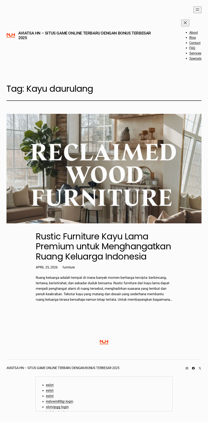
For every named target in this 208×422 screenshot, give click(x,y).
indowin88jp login (59, 401)
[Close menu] (185, 23)
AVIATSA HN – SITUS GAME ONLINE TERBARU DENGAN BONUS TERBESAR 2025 (84, 35)
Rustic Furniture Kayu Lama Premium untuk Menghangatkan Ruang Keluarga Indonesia (103, 246)
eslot (50, 385)
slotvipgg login (57, 407)
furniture (69, 267)
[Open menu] (197, 9)
